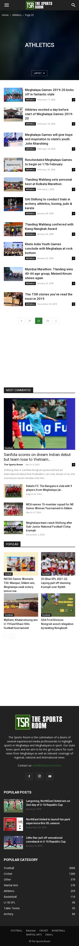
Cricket (8, 574)
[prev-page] (21, 321)
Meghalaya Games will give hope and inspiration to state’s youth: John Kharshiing (49, 139)
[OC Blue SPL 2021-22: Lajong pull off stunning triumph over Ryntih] (58, 564)
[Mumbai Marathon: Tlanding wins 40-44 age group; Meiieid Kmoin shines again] (13, 274)
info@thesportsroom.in (47, 765)
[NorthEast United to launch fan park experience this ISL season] (13, 824)
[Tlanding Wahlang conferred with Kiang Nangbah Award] (13, 229)
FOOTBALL (16, 930)
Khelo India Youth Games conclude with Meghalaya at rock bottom (49, 248)
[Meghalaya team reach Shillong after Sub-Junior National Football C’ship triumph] (13, 527)
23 (47, 320)
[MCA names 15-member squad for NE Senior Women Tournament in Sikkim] (13, 509)
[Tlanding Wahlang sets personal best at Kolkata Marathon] (13, 184)
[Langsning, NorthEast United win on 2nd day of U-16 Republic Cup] (13, 805)
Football (9, 448)
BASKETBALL (58, 930)
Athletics (16, 15)
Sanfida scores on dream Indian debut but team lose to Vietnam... (37, 457)
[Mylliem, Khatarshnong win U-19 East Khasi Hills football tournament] (21, 605)
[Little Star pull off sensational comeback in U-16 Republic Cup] (13, 842)
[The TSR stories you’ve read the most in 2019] (13, 299)
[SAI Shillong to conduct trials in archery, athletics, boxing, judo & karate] (13, 204)
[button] (6, 5)
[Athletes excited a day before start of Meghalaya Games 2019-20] (13, 114)
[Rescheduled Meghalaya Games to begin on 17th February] (13, 165)
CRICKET (43, 930)
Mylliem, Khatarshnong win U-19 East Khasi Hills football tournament (21, 624)
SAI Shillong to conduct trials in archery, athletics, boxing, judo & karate (48, 203)
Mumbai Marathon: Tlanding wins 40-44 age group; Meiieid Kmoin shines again (49, 273)
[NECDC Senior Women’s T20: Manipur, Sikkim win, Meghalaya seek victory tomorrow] (21, 564)
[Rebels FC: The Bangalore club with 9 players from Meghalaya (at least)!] (13, 491)
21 (30, 320)
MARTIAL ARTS (34, 934)
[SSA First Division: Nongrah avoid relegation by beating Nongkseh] (58, 605)
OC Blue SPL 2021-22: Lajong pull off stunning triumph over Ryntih (56, 583)
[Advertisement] (39, 58)
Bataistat (31, 930)
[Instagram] (39, 776)
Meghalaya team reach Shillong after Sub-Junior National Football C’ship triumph (49, 526)
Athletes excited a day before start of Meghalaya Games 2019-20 (49, 114)
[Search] (73, 5)
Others (49, 934)
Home (5, 15)
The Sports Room (13, 464)
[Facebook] (29, 776)
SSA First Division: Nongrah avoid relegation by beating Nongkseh (57, 624)
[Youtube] (50, 776)
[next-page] (56, 321)
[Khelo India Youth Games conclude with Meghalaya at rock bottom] (13, 249)
